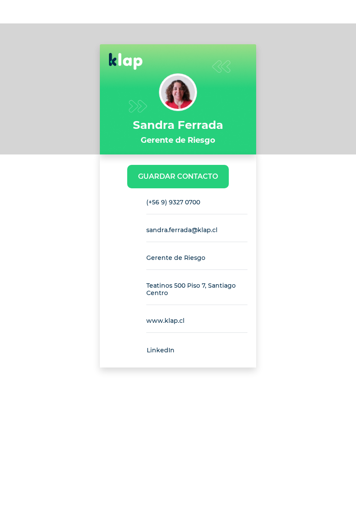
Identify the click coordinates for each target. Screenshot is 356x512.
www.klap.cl (165, 321)
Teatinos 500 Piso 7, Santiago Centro (191, 289)
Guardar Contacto (178, 176)
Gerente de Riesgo (175, 258)
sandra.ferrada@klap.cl (182, 230)
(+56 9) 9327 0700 (173, 202)
